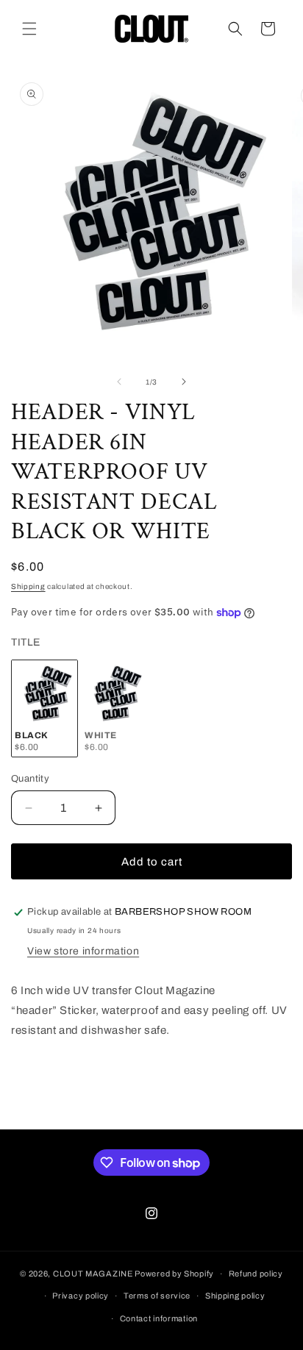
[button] (29, 28)
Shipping (28, 586)
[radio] (44, 708)
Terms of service (157, 1295)
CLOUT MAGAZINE (93, 1273)
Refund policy (256, 1273)
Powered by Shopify (174, 1273)
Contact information (159, 1318)
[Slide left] (119, 381)
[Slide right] (184, 381)
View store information (83, 951)
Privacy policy (80, 1295)
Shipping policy (235, 1295)
